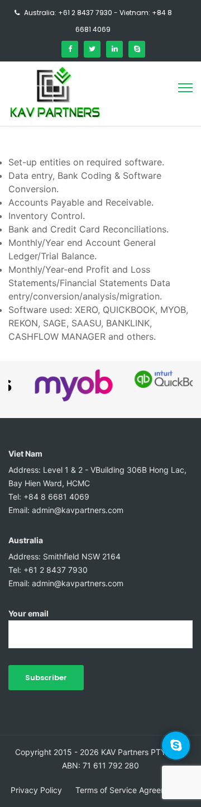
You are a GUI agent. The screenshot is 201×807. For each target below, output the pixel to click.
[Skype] (136, 49)
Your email (28, 613)
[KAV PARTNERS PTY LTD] (55, 116)
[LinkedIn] (114, 49)
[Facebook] (69, 49)
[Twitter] (92, 49)
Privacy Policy (36, 790)
